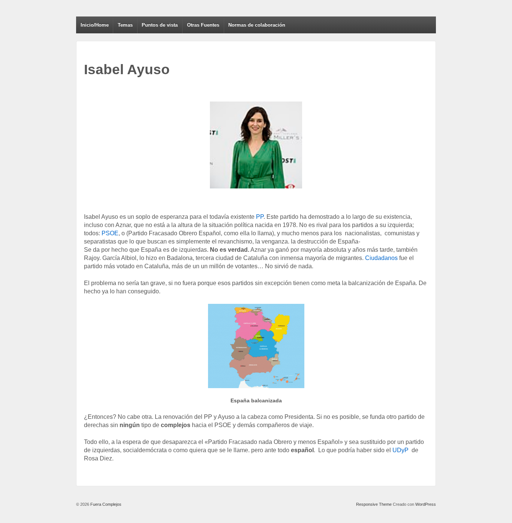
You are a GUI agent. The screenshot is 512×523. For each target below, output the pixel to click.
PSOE (110, 233)
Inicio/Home (95, 25)
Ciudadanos (381, 258)
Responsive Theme (374, 504)
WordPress (425, 504)
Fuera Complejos (105, 504)
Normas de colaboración (256, 25)
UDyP (400, 450)
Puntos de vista (160, 25)
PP (259, 217)
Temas (125, 25)
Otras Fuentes (203, 25)
